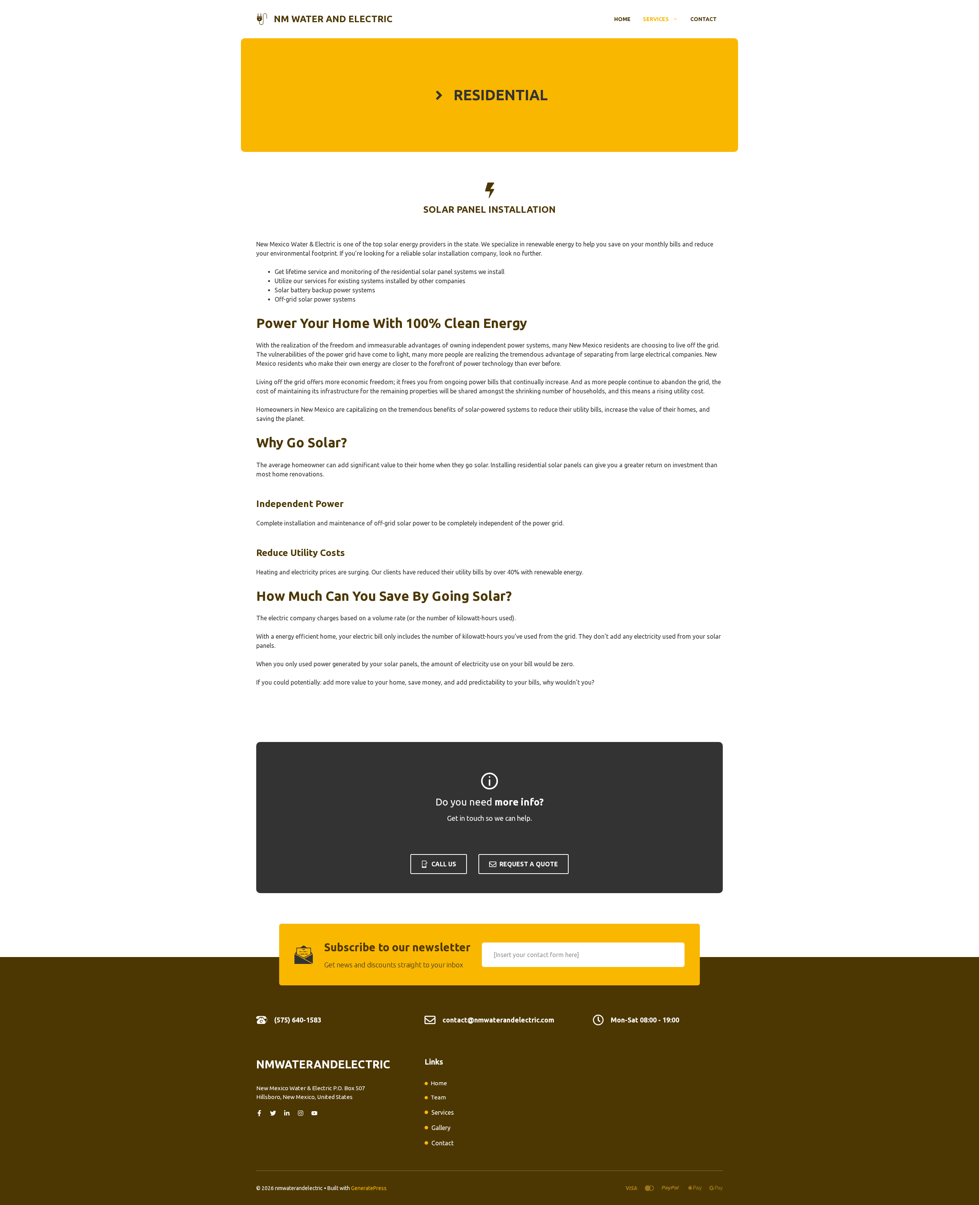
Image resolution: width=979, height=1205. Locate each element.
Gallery (440, 1127)
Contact (703, 19)
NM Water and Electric (333, 19)
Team (438, 1097)
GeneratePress (369, 1188)
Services (656, 19)
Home (622, 19)
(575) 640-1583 (297, 1020)
